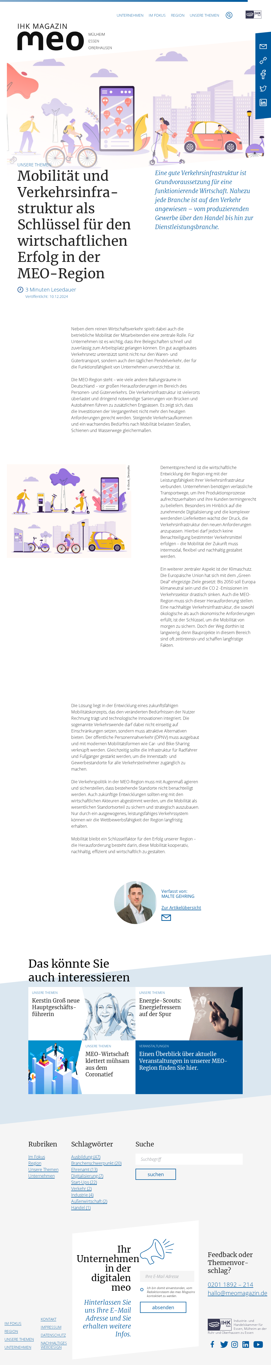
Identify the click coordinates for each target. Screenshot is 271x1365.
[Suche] (229, 15)
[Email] (263, 46)
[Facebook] (263, 74)
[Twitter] (263, 88)
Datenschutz (53, 1334)
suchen (156, 1174)
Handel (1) (81, 1208)
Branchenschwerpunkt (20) (96, 1163)
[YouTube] (256, 1344)
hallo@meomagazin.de (237, 1293)
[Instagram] (235, 1344)
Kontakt (48, 1319)
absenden (163, 1307)
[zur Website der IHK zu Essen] (253, 15)
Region (177, 15)
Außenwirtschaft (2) (89, 1201)
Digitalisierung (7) (87, 1176)
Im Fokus (157, 15)
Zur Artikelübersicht (181, 908)
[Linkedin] (263, 102)
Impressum (51, 1327)
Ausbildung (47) (85, 1157)
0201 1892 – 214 (230, 1284)
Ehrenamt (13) (84, 1169)
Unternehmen (130, 15)
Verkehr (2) (81, 1188)
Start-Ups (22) (84, 1182)
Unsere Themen (204, 15)
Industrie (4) (82, 1195)
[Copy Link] (263, 60)
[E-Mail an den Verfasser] (167, 918)
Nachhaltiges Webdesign (54, 1345)
